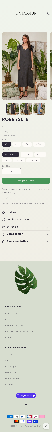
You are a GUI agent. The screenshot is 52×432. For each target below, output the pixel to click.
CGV (7, 319)
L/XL (27, 144)
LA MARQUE (10, 366)
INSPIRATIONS (11, 372)
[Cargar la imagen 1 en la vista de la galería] (13, 109)
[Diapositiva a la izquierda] (3, 109)
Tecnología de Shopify (33, 426)
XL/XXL (39, 144)
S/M (6, 144)
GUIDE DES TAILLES (14, 378)
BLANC (40, 154)
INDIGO (27, 154)
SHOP (7, 360)
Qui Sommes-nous (15, 313)
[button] (3, 13)
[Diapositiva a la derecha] (49, 109)
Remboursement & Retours (19, 331)
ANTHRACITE (11, 154)
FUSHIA (19, 160)
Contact (9, 337)
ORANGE (33, 160)
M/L (17, 144)
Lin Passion (20, 426)
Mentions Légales (14, 325)
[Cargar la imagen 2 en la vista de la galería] (26, 109)
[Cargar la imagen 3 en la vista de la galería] (39, 109)
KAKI (7, 160)
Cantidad (6, 166)
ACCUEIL (9, 354)
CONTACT (10, 384)
